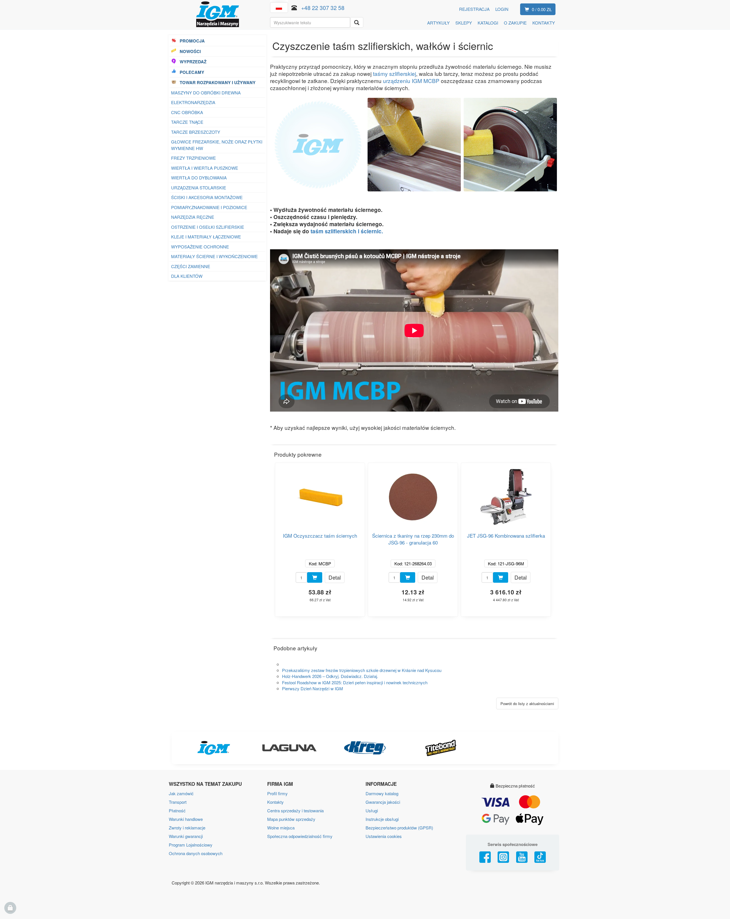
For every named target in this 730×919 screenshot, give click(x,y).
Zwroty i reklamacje (187, 828)
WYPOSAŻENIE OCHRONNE (200, 247)
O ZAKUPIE (515, 23)
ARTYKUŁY (438, 23)
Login (501, 9)
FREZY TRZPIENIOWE (193, 158)
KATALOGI (488, 23)
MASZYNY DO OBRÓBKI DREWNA (206, 93)
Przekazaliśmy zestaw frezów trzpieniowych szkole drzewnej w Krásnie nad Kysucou (361, 670)
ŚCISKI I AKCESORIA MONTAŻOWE (207, 197)
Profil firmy (277, 793)
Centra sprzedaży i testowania (295, 810)
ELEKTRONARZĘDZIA (193, 102)
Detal (334, 577)
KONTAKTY (543, 23)
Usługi (372, 810)
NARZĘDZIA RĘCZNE (192, 217)
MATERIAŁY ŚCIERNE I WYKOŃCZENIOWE (214, 256)
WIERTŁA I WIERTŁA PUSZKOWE (204, 168)
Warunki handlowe (186, 819)
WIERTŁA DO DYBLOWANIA (199, 178)
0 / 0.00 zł (542, 9)
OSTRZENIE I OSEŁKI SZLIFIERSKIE (207, 227)
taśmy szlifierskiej (394, 73)
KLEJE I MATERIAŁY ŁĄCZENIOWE (206, 237)
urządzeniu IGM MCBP (411, 80)
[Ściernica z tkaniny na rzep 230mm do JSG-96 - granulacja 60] (412, 494)
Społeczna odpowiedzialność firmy (299, 836)
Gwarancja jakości (383, 802)
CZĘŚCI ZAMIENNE (190, 266)
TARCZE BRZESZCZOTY (195, 132)
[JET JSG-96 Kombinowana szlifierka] (505, 494)
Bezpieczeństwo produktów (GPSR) (399, 828)
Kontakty (275, 802)
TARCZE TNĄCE (187, 122)
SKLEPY (463, 23)
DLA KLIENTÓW (186, 276)
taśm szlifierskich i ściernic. (347, 231)
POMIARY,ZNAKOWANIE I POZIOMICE (209, 207)
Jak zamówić (181, 793)
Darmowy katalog (382, 793)
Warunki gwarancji (186, 836)
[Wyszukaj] (356, 22)
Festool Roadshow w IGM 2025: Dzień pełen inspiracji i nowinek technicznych (354, 682)
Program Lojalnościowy (190, 845)
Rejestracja (474, 9)
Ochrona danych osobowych (195, 853)
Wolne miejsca (281, 828)
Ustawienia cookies (384, 836)
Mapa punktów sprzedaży (291, 819)
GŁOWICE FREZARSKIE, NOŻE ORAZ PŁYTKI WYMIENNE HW (216, 145)
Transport (177, 802)
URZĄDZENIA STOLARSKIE (198, 188)
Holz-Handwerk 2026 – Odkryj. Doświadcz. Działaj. (330, 676)
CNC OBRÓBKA (187, 112)
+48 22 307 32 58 (322, 7)
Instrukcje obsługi (382, 819)
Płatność (177, 810)
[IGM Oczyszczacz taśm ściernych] (319, 494)
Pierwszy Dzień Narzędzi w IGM (312, 688)
